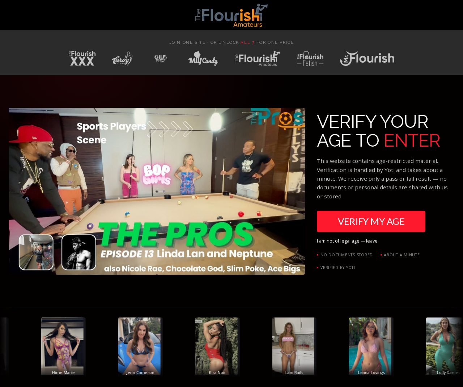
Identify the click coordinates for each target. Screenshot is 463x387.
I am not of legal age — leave (347, 241)
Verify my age (371, 221)
